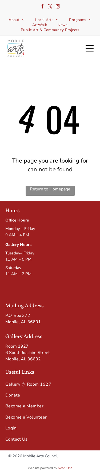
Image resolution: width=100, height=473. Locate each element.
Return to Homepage (50, 189)
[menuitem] (16, 19)
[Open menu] (90, 48)
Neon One (65, 468)
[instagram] (58, 7)
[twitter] (50, 7)
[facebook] (42, 7)
